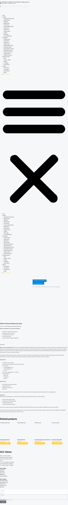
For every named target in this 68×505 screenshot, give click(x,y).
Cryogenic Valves (7, 31)
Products (4, 17)
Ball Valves (6, 21)
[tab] (2, 344)
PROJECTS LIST (7, 70)
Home (4, 15)
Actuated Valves (7, 20)
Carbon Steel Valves (7, 47)
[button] (34, 144)
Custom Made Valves (8, 36)
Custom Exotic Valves (8, 55)
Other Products (6, 64)
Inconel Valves (6, 40)
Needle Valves (6, 29)
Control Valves (6, 24)
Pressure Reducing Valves (9, 26)
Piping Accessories (6, 56)
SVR (3, 387)
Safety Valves (6, 28)
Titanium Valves (7, 44)
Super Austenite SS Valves (9, 48)
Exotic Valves (5, 37)
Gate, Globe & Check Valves (9, 18)
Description (2, 344)
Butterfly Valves (7, 23)
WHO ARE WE (6, 67)
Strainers (5, 32)
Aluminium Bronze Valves (8, 45)
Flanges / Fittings (7, 59)
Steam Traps (6, 34)
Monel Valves (6, 42)
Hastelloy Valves (7, 39)
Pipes (5, 58)
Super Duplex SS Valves (8, 50)
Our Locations (6, 69)
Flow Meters (6, 63)
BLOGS (5, 72)
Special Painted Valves (8, 51)
